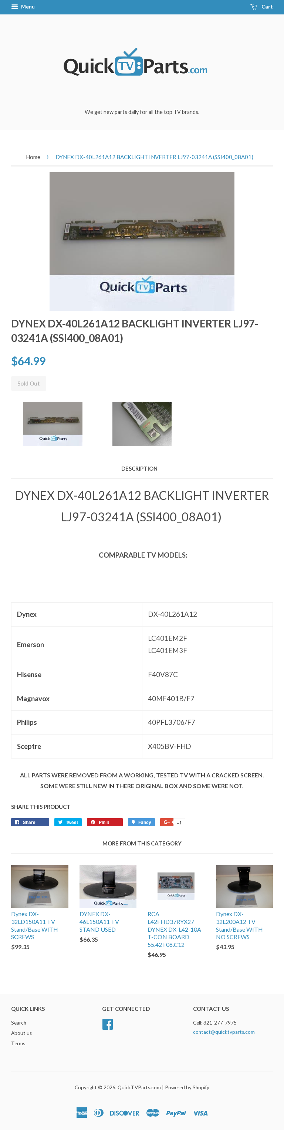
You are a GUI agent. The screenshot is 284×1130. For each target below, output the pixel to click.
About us (21, 1033)
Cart (266, 6)
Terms (18, 1043)
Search (18, 1023)
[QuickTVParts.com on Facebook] (107, 1023)
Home (33, 157)
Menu (27, 6)
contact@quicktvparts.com (224, 1032)
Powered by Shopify (187, 1087)
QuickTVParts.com (139, 1087)
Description (139, 468)
